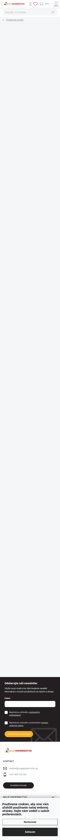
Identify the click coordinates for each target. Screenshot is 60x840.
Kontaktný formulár (18, 785)
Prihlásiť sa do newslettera (19, 734)
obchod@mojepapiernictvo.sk (23, 768)
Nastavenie (30, 822)
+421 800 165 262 (18, 774)
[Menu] (56, 4)
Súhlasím (30, 831)
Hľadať (53, 12)
